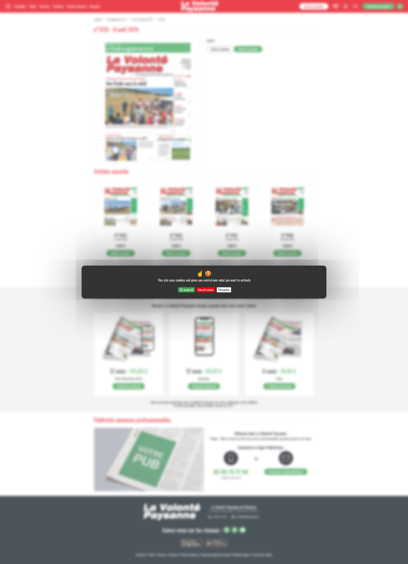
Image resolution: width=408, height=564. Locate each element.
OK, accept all (186, 290)
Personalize (223, 290)
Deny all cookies (206, 290)
